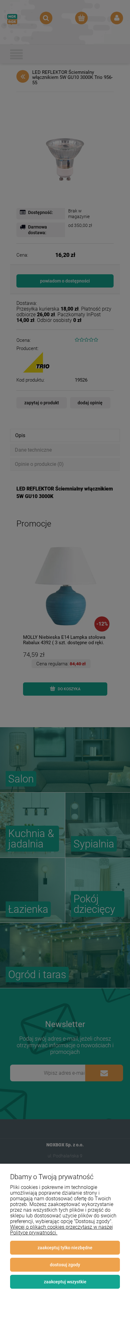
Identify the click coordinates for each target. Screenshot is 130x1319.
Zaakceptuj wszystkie (65, 1281)
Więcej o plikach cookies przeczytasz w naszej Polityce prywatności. (61, 1230)
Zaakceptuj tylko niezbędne (65, 1247)
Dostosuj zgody (65, 1264)
